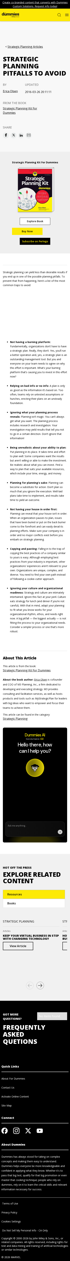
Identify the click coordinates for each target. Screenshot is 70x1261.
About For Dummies (13, 1078)
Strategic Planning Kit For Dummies (20, 110)
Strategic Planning (15, 719)
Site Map (6, 1105)
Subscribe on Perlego (35, 241)
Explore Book (35, 221)
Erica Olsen (10, 91)
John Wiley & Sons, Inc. (46, 1238)
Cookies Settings (11, 1221)
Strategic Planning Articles (25, 47)
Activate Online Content (15, 1096)
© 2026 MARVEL (11, 1257)
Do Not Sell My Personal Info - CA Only (24, 1230)
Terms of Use (9, 1203)
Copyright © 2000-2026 (15, 1238)
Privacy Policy (9, 1212)
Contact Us (7, 1087)
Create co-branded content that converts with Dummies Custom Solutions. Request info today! (35, 4)
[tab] (34, 894)
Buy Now (27, 231)
